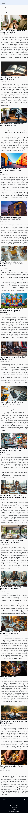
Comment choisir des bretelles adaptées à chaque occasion (13, 358)
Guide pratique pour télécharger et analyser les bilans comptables (11, 403)
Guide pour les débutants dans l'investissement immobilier (10, 633)
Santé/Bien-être (14, 805)
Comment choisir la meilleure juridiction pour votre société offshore (13, 588)
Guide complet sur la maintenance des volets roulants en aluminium (13, 541)
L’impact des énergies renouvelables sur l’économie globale (13, 722)
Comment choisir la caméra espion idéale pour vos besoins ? (12, 125)
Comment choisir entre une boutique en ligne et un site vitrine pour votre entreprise (13, 450)
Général (14, 809)
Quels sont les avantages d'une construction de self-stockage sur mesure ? (11, 170)
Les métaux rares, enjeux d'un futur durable (12, 767)
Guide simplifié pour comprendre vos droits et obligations (12, 78)
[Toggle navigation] (3, 2)
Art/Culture (14, 807)
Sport (14, 803)
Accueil (2, 8)
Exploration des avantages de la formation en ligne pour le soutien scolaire (11, 264)
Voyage (14, 801)
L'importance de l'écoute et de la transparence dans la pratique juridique (13, 496)
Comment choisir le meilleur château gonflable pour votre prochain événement (12, 310)
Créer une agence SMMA (8, 676)
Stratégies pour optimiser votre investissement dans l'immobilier (11, 218)
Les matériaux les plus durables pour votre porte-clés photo (12, 31)
